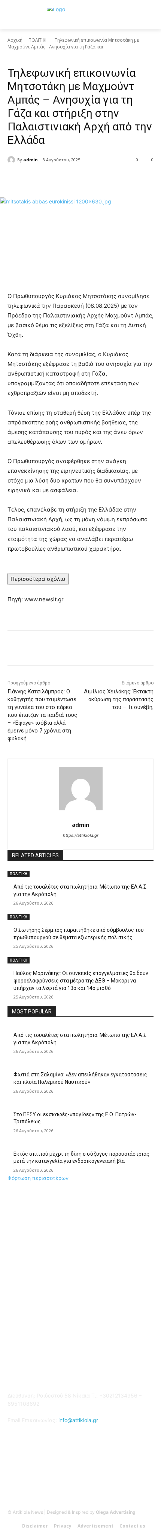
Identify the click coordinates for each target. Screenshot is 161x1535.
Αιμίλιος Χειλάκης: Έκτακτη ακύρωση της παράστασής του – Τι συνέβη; (119, 699)
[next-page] (14, 1002)
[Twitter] (55, 178)
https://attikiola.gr (80, 835)
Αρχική (14, 40)
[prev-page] (9, 1002)
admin (30, 159)
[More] (108, 178)
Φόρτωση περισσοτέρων (38, 1178)
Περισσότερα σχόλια (38, 578)
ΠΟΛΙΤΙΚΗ (38, 40)
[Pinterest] (73, 178)
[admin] (12, 160)
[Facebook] (38, 178)
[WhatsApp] (90, 178)
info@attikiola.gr (78, 1420)
